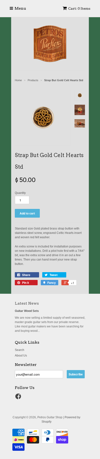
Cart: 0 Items (79, 8)
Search (19, 350)
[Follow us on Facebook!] (19, 398)
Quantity (20, 193)
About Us (21, 355)
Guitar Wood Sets (27, 311)
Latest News (27, 303)
